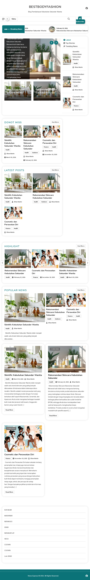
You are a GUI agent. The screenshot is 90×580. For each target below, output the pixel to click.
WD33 (6, 539)
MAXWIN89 (8, 516)
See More (55, 122)
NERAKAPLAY (9, 533)
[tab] (67, 40)
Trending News (72, 46)
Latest (68, 40)
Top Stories (70, 43)
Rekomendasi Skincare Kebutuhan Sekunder (70, 31)
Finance (76, 106)
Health (10, 97)
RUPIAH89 (8, 510)
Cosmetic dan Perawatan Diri (78, 99)
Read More (9, 410)
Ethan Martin (20, 97)
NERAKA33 (8, 522)
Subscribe (80, 22)
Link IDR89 (8, 556)
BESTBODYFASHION (45, 7)
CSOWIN (7, 545)
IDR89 (6, 527)
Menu (14, 19)
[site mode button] (7, 19)
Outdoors (35, 152)
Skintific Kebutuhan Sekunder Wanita (30, 31)
